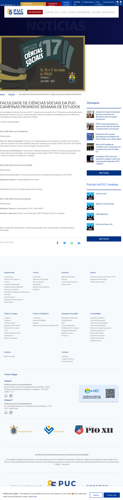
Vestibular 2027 (35, 12)
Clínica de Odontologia (98, 325)
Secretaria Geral (9, 297)
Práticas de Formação (97, 282)
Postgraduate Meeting (69, 330)
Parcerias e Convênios (11, 289)
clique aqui (33, 496)
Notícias (12, 94)
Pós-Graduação (38, 282)
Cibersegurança (102, 214)
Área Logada (99, 3)
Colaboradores (88, 2)
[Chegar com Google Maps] (10, 396)
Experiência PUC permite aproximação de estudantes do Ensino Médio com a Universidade (108, 136)
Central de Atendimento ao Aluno (33, 5)
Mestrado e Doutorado (40, 279)
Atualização (37, 284)
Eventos (7, 352)
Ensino (65, 12)
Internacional (109, 2)
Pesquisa (72, 12)
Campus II (7, 320)
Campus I (7, 318)
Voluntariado (8, 336)
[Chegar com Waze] (6, 396)
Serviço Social (101, 194)
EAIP (63, 323)
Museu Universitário (97, 333)
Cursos (58, 12)
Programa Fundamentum (98, 279)
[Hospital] (49, 433)
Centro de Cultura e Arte (12, 333)
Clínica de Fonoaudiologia (99, 323)
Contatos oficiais (52, 5)
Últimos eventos (9, 356)
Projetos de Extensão (97, 338)
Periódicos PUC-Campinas (70, 328)
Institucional (49, 12)
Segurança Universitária (12, 325)
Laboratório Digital (39, 320)
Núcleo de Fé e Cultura (11, 328)
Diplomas (36, 289)
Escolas (6, 282)
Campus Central (9, 323)
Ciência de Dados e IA (104, 224)
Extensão (80, 12)
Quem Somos (8, 277)
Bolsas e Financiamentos (41, 287)
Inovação (87, 12)
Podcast (64, 279)
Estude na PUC (66, 3)
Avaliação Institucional (11, 284)
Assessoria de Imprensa (70, 282)
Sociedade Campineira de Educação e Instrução (16, 293)
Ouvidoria (65, 356)
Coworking (36, 318)
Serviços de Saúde (109, 12)
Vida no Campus (11, 313)
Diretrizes (65, 336)
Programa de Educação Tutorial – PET (102, 277)
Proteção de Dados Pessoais (13, 300)
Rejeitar (96, 495)
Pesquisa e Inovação (70, 313)
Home (2, 94)
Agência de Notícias (68, 277)
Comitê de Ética (67, 320)
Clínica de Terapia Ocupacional (100, 328)
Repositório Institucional (70, 318)
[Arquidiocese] (14, 433)
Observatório (66, 284)
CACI (6, 330)
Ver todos (104, 239)
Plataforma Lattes (67, 333)
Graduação (37, 277)
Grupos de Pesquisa (68, 325)
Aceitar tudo (112, 495)
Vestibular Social (95, 341)
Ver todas (104, 173)
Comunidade (96, 12)
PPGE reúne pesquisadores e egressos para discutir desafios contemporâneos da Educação (108, 126)
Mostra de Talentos (10, 338)
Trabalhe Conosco (68, 359)
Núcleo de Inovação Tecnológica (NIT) (45, 325)
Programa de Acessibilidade (13, 287)
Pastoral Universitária (97, 336)
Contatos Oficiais (67, 361)
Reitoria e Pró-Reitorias (12, 279)
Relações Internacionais (105, 204)
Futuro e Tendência (41, 313)
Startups (35, 323)
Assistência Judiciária (97, 318)
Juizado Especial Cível (97, 330)
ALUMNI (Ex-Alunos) (77, 4)
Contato (65, 352)
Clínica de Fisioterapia (97, 320)
